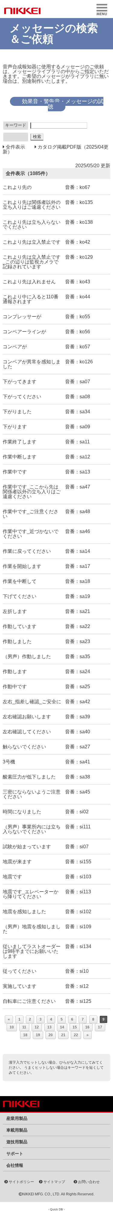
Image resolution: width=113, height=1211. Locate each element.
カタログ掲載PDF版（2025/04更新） (55, 149)
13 (49, 1027)
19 (38, 1035)
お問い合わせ (88, 1182)
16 (87, 1027)
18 (25, 1035)
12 (37, 1027)
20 (51, 1035)
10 (12, 1027)
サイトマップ (53, 1182)
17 (100, 1027)
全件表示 (15, 146)
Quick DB (56, 1209)
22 (76, 1035)
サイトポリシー (21, 1182)
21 (63, 1035)
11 (24, 1027)
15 (75, 1027)
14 (62, 1027)
